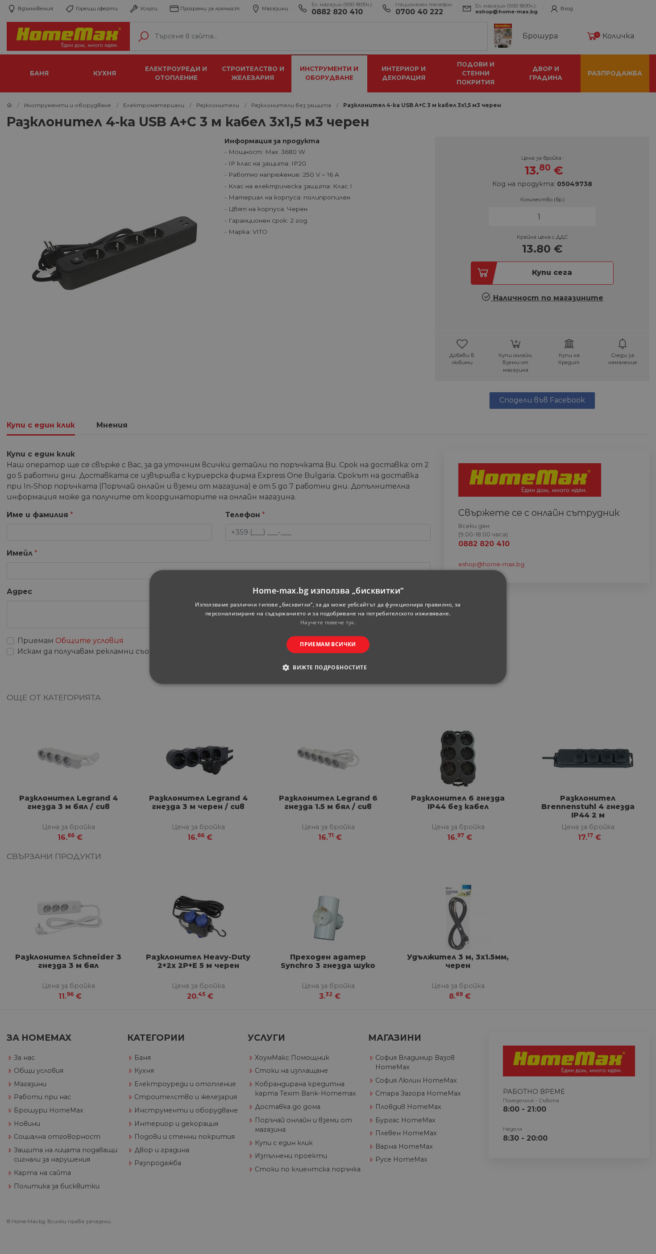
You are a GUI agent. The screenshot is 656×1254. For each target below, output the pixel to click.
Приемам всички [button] (328, 644)
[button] (328, 667)
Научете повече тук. (328, 622)
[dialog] (328, 627)
